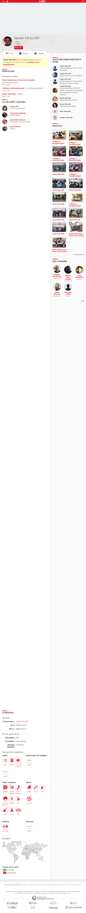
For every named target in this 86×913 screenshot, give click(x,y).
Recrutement (63, 891)
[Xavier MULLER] (7, 41)
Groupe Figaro (51, 893)
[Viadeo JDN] (33, 907)
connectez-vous (18, 62)
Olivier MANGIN (57, 293)
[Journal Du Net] (53, 903)
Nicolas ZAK (14, 106)
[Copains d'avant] (12, 907)
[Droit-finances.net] (73, 903)
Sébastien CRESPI (68, 293)
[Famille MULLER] (55, 117)
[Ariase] (53, 907)
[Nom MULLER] (55, 111)
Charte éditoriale (28, 891)
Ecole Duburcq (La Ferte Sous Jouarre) (18, 80)
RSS (56, 891)
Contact (42, 891)
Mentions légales (41, 893)
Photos (25, 53)
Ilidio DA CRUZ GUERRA (68, 277)
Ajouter (19, 48)
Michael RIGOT (15, 127)
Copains (41, 53)
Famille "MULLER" (66, 118)
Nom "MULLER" (65, 111)
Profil (11, 53)
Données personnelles (74, 891)
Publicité (36, 891)
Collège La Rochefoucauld (13, 88)
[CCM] (33, 903)
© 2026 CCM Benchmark (63, 893)
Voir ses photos (79, 254)
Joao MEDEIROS (79, 276)
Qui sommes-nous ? (11, 891)
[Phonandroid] (73, 907)
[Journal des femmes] (12, 903)
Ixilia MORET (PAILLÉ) (17, 120)
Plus (82, 301)
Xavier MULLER (65, 66)
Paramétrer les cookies (22, 893)
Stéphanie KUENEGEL (18, 113)
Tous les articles (50, 891)
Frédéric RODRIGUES (57, 275)
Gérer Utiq (32, 893)
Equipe (21, 891)
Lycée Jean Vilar (9, 94)
